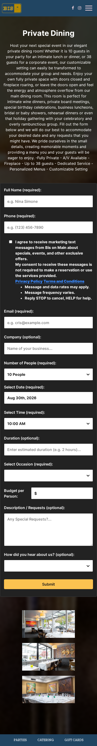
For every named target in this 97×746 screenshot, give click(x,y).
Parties (20, 740)
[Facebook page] (73, 8)
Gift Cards (74, 740)
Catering (45, 740)
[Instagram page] (79, 8)
